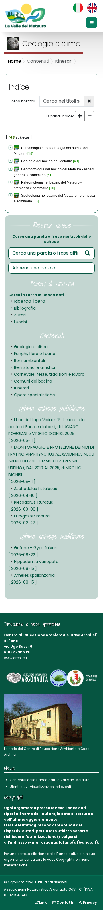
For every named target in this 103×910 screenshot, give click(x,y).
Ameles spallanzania (31, 578)
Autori (20, 315)
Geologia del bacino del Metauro (46, 161)
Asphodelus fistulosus (32, 492)
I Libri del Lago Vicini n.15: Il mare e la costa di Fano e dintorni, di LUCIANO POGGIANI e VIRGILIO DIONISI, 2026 (46, 430)
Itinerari (21, 388)
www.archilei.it (16, 658)
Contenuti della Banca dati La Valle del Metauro (49, 780)
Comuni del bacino (33, 381)
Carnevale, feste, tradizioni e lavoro (49, 374)
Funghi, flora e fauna (34, 353)
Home (14, 61)
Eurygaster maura (29, 519)
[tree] (51, 174)
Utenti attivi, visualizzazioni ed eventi (40, 787)
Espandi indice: (60, 116)
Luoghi (20, 322)
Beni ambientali (29, 360)
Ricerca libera (29, 301)
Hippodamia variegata (33, 565)
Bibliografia (25, 308)
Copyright (64, 859)
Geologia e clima (31, 347)
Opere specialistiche (34, 395)
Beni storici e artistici (34, 367)
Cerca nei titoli (22, 101)
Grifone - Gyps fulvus (32, 551)
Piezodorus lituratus (30, 505)
